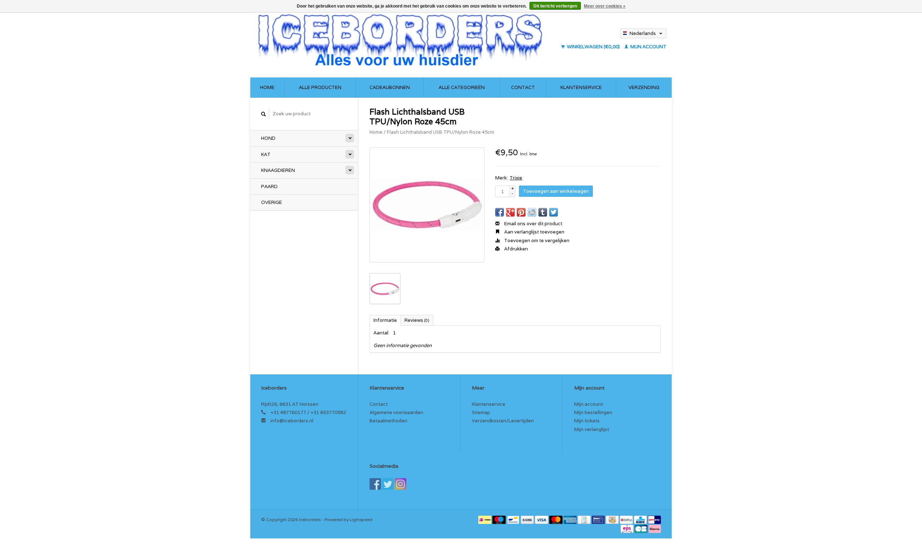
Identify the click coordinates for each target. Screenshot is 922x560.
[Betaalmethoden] (485, 519)
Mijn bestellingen (593, 412)
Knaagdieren (278, 170)
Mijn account (647, 47)
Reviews (416, 320)
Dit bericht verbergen (555, 6)
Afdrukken (515, 249)
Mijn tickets (587, 421)
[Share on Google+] (510, 212)
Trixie (516, 178)
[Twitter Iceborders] (388, 484)
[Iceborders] (406, 40)
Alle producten (320, 87)
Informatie (385, 320)
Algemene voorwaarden (396, 412)
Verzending (643, 87)
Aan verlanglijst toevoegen (533, 232)
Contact (523, 87)
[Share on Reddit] (532, 212)
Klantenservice (581, 87)
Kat (265, 154)
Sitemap (481, 412)
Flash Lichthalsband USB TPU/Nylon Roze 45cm (440, 132)
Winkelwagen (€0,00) (593, 47)
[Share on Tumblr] (542, 212)
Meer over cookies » (605, 6)
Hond (268, 138)
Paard (269, 186)
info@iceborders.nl (291, 421)
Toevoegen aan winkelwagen (556, 191)
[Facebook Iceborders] (375, 484)
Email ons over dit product (532, 224)
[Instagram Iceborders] (400, 484)
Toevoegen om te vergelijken (536, 240)
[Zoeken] (263, 114)
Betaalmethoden (388, 421)
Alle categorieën (462, 87)
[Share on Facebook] (499, 212)
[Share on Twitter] (553, 212)
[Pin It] (521, 212)
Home (267, 87)
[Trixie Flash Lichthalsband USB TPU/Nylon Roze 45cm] (427, 205)
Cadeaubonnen (390, 87)
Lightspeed (361, 519)
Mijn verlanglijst (591, 429)
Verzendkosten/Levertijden (503, 421)
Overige (271, 202)
